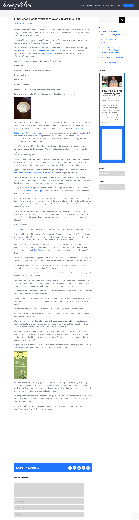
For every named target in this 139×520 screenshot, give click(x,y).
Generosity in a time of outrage (112, 58)
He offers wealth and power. (34, 191)
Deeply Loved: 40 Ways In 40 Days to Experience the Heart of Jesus (38, 51)
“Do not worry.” (20, 229)
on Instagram (50, 53)
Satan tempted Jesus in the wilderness (29, 133)
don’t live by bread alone (26, 162)
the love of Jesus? (78, 128)
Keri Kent (18, 23)
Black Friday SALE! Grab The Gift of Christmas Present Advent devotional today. (111, 50)
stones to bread (41, 152)
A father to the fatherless (110, 62)
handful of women (41, 250)
